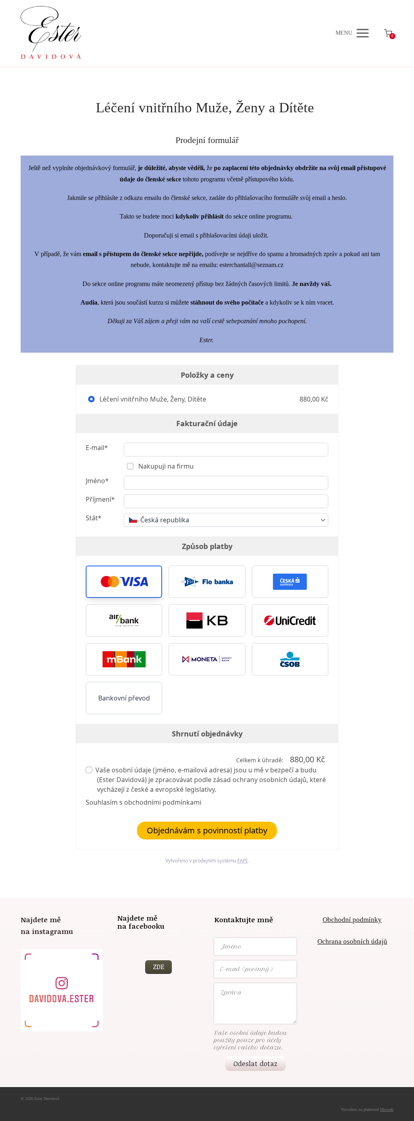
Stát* (93, 517)
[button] (124, 582)
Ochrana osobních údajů (352, 941)
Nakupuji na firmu (165, 466)
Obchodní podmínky (352, 919)
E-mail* (97, 447)
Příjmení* (100, 499)
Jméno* (97, 480)
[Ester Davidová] (51, 33)
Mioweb (386, 1109)
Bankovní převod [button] (124, 698)
